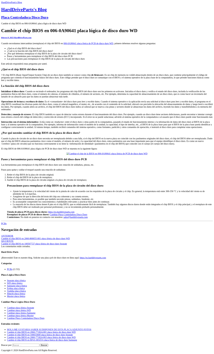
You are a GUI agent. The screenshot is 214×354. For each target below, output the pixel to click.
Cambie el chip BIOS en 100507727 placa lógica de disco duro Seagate (34, 242)
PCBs (4, 223)
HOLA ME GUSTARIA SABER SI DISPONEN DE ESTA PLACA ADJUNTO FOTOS (49, 329)
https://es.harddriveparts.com (61, 212)
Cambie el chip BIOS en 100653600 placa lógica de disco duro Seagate (40, 335)
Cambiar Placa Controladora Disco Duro (68, 214)
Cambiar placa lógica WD (19, 310)
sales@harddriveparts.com (75, 217)
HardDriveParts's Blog (11, 2)
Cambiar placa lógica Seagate (20, 307)
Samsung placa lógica (17, 286)
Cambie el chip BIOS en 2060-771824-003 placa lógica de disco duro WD (41, 337)
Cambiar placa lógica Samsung (21, 313)
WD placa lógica (14, 283)
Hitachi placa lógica (16, 293)
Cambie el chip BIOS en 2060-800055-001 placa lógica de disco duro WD (35, 237)
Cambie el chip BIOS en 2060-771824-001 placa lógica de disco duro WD (41, 332)
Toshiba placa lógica (16, 291)
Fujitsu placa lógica (16, 288)
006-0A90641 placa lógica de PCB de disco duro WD (88, 43)
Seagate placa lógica (16, 280)
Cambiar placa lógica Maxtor (20, 315)
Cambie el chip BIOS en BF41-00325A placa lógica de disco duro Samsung (42, 340)
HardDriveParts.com (22, 37)
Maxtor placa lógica (16, 296)
